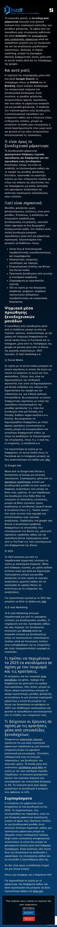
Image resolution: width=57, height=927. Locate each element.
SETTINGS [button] (29, 908)
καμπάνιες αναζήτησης (18, 482)
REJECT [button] (29, 919)
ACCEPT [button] (28, 913)
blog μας (38, 891)
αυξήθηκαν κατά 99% (31, 767)
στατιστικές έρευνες (31, 739)
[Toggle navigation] (50, 10)
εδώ (47, 459)
